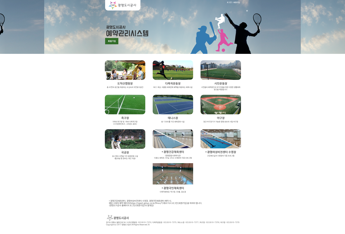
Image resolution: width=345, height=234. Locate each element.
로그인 (229, 2)
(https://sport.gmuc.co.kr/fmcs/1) (146, 203)
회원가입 (236, 2)
